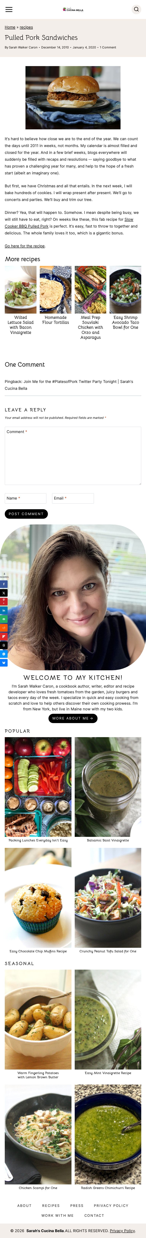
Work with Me (57, 1215)
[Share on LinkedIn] (4, 610)
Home (10, 27)
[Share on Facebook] (4, 584)
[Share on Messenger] (4, 654)
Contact (94, 1215)
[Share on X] (4, 593)
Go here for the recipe (25, 246)
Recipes (51, 1206)
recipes (26, 27)
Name (13, 498)
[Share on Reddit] (4, 628)
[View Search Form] (136, 9)
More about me (70, 718)
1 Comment (108, 47)
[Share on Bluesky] (4, 662)
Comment (17, 431)
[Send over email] (4, 619)
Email (60, 498)
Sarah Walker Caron (23, 47)
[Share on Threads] (4, 645)
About (24, 1206)
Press (77, 1206)
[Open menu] (9, 9)
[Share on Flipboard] (4, 636)
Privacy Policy (111, 1206)
